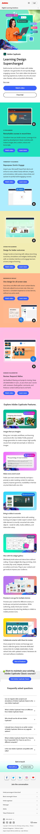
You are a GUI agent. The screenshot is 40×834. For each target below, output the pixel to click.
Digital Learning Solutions (10, 8)
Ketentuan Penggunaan (8, 828)
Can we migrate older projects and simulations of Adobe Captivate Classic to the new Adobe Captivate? (19, 701)
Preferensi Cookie (19, 828)
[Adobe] (5, 3)
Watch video (20, 88)
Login (34, 3)
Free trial (20, 95)
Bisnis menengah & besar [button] (10, 796)
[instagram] (7, 823)
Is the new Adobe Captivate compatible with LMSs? (19, 750)
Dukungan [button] (6, 805)
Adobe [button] (5, 809)
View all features (20, 661)
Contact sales (27, 767)
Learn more (23, 150)
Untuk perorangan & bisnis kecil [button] (12, 792)
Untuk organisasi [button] (7, 801)
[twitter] (10, 823)
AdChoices (25, 830)
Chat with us (13, 767)
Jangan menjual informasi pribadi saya (11, 830)
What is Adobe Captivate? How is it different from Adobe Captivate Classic (19, 711)
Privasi (31, 825)
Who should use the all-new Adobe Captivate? (16, 719)
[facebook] (4, 823)
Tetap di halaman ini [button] (8, 813)
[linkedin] (14, 823)
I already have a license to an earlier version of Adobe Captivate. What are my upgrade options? (19, 729)
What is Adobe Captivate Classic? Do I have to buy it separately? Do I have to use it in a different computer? (19, 740)
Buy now (6, 82)
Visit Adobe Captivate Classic (20, 679)
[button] (28, 2)
